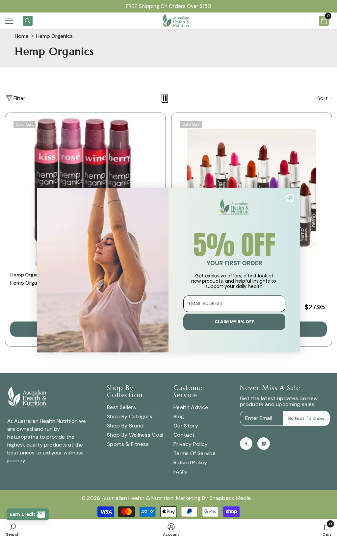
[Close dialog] (290, 197)
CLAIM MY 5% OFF (234, 322)
